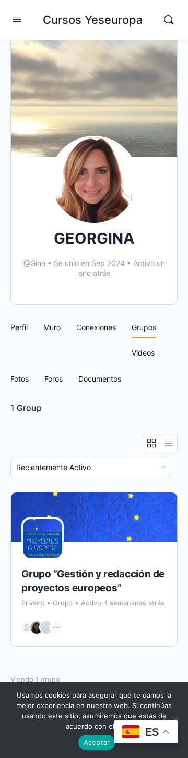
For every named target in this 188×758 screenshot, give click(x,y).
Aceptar (97, 742)
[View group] (94, 517)
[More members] (56, 627)
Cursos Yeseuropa (93, 20)
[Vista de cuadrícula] (151, 443)
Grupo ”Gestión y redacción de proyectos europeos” (92, 581)
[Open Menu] (16, 19)
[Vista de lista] (168, 443)
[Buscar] (168, 20)
